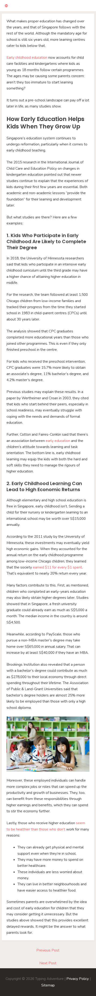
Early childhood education (27, 57)
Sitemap (48, 985)
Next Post (47, 963)
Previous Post (47, 950)
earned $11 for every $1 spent (57, 567)
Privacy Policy (77, 978)
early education (57, 440)
